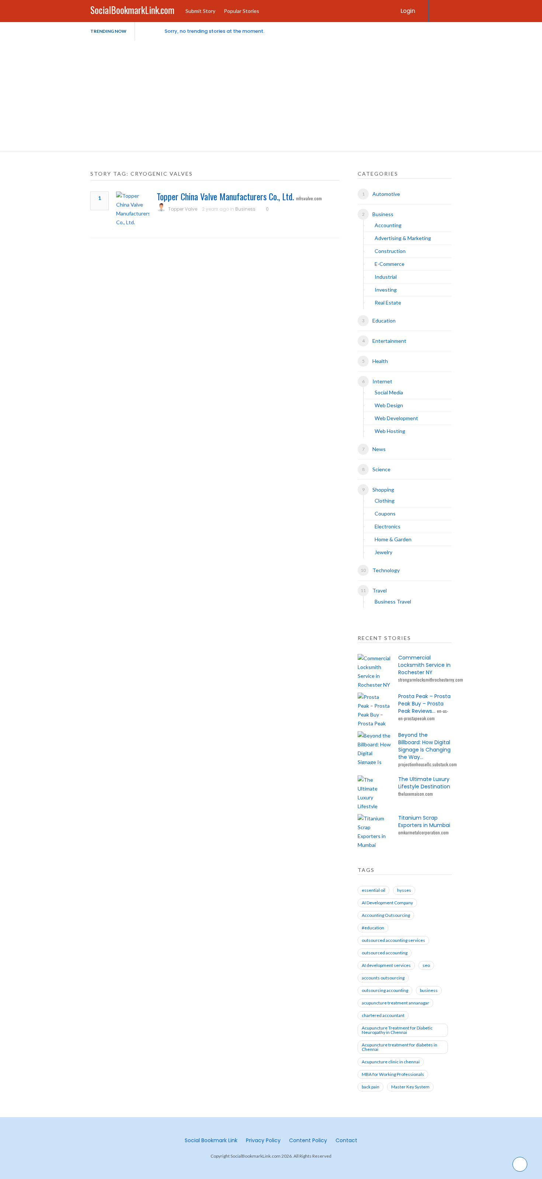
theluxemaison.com (415, 794)
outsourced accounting (384, 952)
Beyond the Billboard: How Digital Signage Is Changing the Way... (424, 746)
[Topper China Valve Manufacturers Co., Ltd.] (132, 209)
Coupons (385, 513)
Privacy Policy (263, 1140)
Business (245, 209)
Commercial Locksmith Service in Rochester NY (424, 665)
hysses (404, 890)
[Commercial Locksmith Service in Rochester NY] (374, 670)
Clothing (385, 500)
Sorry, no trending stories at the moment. (214, 31)
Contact (346, 1140)
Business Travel (393, 601)
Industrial (386, 277)
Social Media (389, 392)
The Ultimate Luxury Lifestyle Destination (424, 782)
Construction (390, 251)
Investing (386, 289)
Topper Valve (182, 209)
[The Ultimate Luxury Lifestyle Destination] (374, 792)
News (379, 449)
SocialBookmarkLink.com (132, 10)
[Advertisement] (271, 95)
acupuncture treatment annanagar (395, 1003)
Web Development (396, 418)
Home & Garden (393, 539)
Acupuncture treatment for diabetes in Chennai (399, 1047)
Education (384, 320)
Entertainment (389, 341)
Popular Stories (241, 11)
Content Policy (308, 1140)
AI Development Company (387, 902)
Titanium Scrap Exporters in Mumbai (424, 821)
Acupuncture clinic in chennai (391, 1061)
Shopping (383, 489)
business (429, 990)
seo (426, 965)
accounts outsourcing (383, 978)
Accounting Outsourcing (386, 915)
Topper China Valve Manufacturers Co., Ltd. (225, 196)
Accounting (388, 225)
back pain (370, 1087)
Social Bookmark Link (211, 1140)
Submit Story (200, 11)
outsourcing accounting (385, 990)
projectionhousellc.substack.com (427, 764)
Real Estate (388, 302)
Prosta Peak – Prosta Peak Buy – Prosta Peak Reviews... (424, 704)
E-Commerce (389, 264)
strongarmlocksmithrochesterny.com (430, 679)
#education (373, 927)
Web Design (389, 405)
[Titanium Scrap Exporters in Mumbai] (374, 830)
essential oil (373, 890)
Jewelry (383, 552)
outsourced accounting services (393, 940)
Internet (382, 381)
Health (380, 361)
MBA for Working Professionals (393, 1074)
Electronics (387, 526)
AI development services (386, 965)
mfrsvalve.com (309, 198)
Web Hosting (390, 431)
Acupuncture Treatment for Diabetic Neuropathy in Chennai (397, 1030)
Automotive (386, 194)
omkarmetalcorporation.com (423, 832)
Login (407, 11)
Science (381, 469)
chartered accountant (383, 1015)
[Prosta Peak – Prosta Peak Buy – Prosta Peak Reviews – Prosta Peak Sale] (374, 709)
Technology (386, 570)
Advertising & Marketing (403, 238)
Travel (379, 590)
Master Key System (410, 1087)
